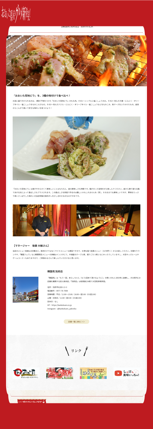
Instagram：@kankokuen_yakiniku (61, 308)
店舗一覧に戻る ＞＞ (76, 321)
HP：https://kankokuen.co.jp (59, 305)
